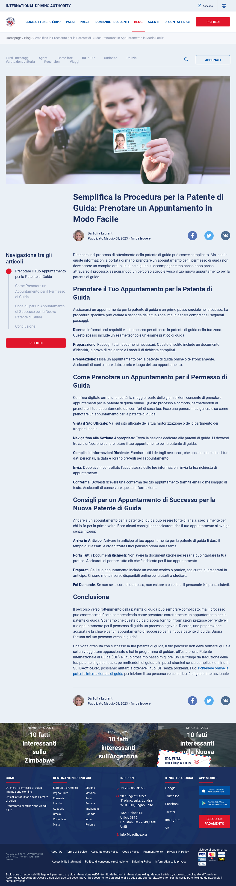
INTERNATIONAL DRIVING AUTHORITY (38, 6)
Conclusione (25, 326)
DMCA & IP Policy (178, 851)
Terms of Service (76, 851)
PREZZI (85, 22)
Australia (58, 808)
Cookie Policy (130, 851)
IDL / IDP (88, 58)
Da (100, 233)
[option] (39, 745)
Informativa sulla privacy (170, 861)
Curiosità (110, 58)
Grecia (57, 814)
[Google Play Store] (214, 803)
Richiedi (213, 22)
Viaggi (74, 61)
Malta (56, 824)
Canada (90, 814)
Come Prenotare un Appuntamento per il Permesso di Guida (40, 291)
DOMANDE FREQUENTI (112, 22)
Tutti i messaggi (18, 58)
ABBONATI (213, 60)
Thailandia (92, 808)
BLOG (138, 22)
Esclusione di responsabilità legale (27, 874)
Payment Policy (153, 851)
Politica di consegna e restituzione (106, 861)
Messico (91, 793)
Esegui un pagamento (214, 821)
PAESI (70, 22)
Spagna (90, 787)
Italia (89, 798)
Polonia (90, 824)
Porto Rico (59, 819)
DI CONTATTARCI (177, 22)
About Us (56, 851)
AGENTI (153, 22)
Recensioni (52, 61)
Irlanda (57, 803)
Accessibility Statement (66, 861)
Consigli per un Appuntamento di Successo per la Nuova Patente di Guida (40, 311)
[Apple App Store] (214, 790)
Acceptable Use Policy (104, 851)
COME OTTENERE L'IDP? (43, 22)
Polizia (132, 58)
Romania (58, 798)
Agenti (43, 58)
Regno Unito (60, 793)
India (89, 819)
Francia (90, 803)
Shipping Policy (141, 861)
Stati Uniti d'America (65, 787)
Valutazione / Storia (20, 61)
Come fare (65, 58)
